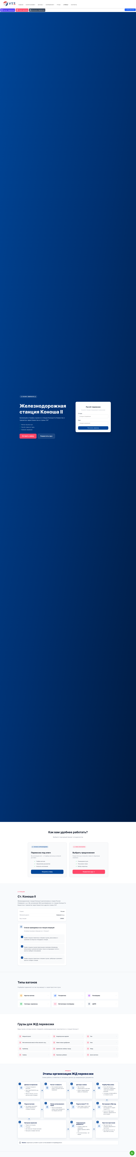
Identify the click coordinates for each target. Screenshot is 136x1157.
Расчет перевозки (8, 10)
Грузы (58, 4)
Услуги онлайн (30, 4)
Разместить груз (46, 436)
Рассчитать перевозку (93, 428)
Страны (65, 4)
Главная (20, 4)
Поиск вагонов (23, 10)
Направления (50, 4)
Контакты (74, 4)
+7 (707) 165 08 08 (129, 9)
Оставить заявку (28, 436)
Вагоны (40, 4)
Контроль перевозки (38, 10)
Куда (79, 420)
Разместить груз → (89, 872)
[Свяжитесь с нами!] (132, 1153)
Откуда (80, 413)
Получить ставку (47, 872)
